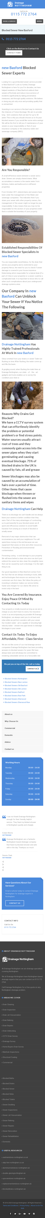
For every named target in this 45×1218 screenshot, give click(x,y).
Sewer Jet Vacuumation (12, 1115)
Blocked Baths (8, 1078)
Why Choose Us (11, 721)
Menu (39, 21)
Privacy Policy (24, 1205)
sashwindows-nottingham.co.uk (15, 1157)
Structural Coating (10, 1057)
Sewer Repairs (8, 1126)
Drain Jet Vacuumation (12, 1015)
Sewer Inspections (10, 1110)
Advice (8, 742)
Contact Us (32, 669)
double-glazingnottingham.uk (14, 1173)
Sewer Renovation (10, 1131)
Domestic (9, 735)
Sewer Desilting (9, 1105)
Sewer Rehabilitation (11, 1136)
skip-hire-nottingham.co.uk (13, 1163)
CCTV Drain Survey (10, 1036)
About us (8, 714)
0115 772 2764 (16, 39)
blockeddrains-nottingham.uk (14, 1189)
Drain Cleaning (8, 1004)
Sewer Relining (8, 1120)
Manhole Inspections (11, 1052)
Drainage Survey (9, 1041)
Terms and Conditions (10, 1205)
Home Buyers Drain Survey (13, 1047)
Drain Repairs (8, 1026)
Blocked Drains (8, 1083)
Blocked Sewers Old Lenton (16, 689)
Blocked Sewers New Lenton (16, 682)
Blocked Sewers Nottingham (16, 679)
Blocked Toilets (9, 1099)
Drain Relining (8, 1020)
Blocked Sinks (8, 1094)
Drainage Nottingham (21, 959)
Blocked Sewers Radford (14, 692)
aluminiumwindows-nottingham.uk (16, 1168)
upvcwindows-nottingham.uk (14, 1178)
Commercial (10, 728)
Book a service (9, 21)
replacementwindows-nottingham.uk (17, 1184)
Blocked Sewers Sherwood (15, 699)
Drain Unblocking (9, 1031)
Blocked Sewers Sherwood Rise (17, 702)
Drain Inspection (9, 1010)
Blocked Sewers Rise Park (15, 696)
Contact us (9, 749)
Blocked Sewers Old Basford (16, 685)
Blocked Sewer (8, 1089)
